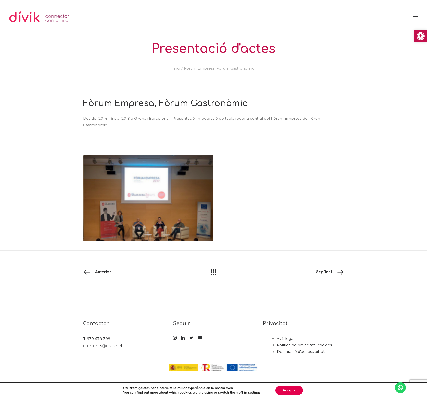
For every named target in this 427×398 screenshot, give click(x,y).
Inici (176, 68)
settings (254, 392)
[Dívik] (40, 16)
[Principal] (213, 272)
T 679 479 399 (96, 339)
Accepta (289, 390)
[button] (420, 36)
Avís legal (285, 338)
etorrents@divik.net (103, 345)
